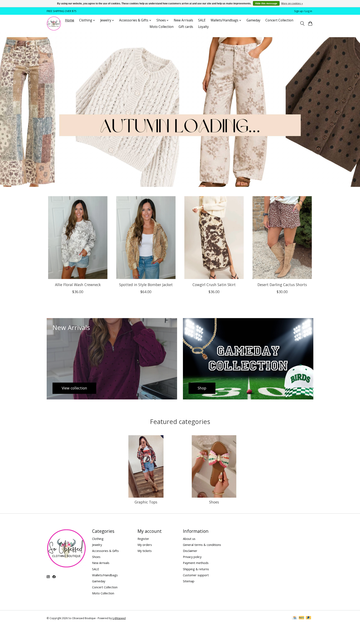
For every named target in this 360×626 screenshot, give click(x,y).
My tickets (145, 551)
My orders (145, 545)
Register (143, 539)
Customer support (196, 575)
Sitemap (188, 581)
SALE (202, 20)
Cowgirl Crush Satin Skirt (214, 284)
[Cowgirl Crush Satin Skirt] (214, 237)
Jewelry (97, 545)
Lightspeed (119, 618)
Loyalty (203, 27)
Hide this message (266, 3)
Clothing (98, 539)
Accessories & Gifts (105, 551)
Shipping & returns (196, 569)
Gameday (253, 20)
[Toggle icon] (302, 23)
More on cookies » (292, 3)
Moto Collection (162, 27)
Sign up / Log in (303, 11)
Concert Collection (279, 20)
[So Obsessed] (54, 23)
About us (189, 539)
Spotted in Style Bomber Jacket (146, 284)
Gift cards (186, 27)
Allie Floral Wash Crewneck (78, 284)
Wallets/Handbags (105, 575)
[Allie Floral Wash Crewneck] (78, 237)
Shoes (214, 502)
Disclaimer (190, 551)
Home (69, 20)
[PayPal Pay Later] (308, 618)
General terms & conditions (202, 545)
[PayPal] (301, 618)
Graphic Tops (146, 502)
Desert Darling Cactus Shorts (282, 284)
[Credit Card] (294, 618)
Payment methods (196, 563)
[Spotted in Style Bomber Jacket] (146, 237)
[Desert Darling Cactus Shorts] (282, 237)
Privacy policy (192, 557)
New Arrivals (183, 20)
